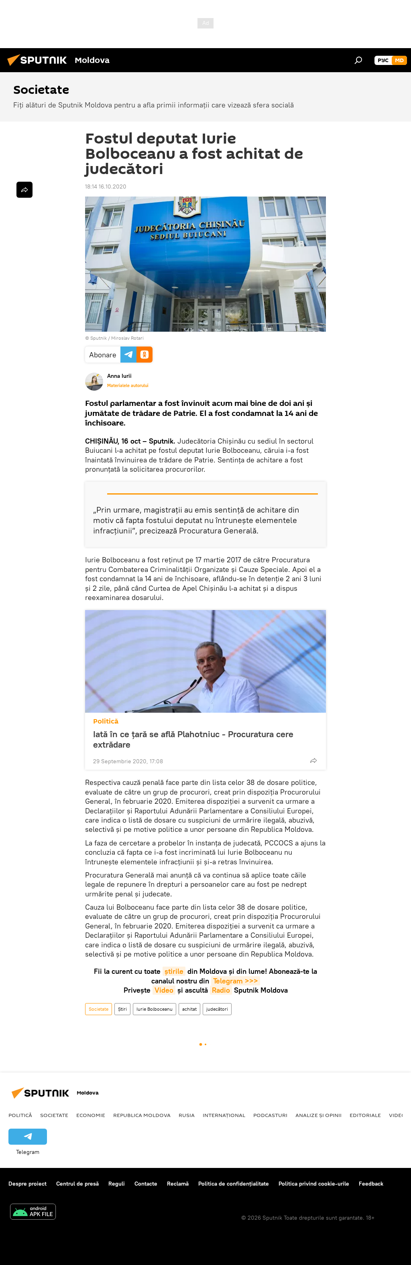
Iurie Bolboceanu (154, 1009)
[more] (313, 760)
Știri (122, 1009)
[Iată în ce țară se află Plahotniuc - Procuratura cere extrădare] (205, 661)
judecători (217, 1009)
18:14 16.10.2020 (105, 186)
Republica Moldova (142, 1115)
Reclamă (178, 1183)
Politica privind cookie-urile (314, 1183)
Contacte (145, 1183)
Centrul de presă (77, 1183)
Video (164, 990)
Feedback (371, 1183)
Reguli (116, 1183)
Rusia (187, 1115)
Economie (90, 1115)
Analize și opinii (318, 1115)
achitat (189, 1009)
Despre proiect (27, 1183)
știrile (174, 971)
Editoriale (365, 1115)
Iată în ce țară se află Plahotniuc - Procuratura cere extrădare (193, 739)
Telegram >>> (235, 980)
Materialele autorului (128, 385)
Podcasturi (270, 1115)
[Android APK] (33, 1213)
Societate (98, 1009)
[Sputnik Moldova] (39, 67)
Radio (221, 990)
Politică (105, 721)
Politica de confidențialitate (233, 1183)
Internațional (224, 1115)
